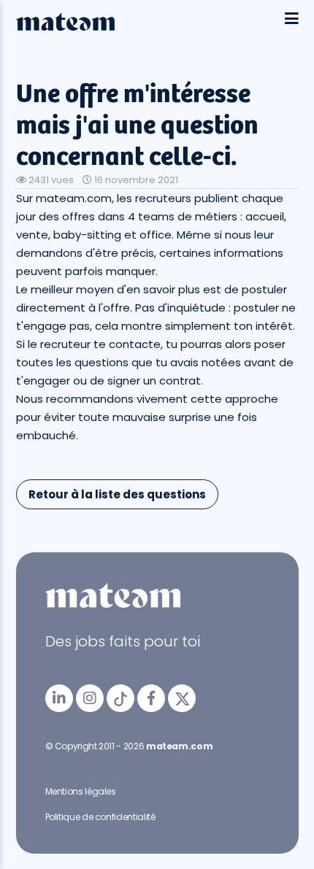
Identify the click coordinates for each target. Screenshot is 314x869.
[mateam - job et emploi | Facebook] (151, 698)
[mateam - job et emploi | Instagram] (90, 698)
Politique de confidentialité (100, 817)
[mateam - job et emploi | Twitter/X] (182, 698)
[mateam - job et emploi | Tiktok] (120, 698)
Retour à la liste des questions (117, 494)
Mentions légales (80, 791)
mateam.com (179, 746)
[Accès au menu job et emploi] (292, 19)
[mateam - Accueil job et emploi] (65, 27)
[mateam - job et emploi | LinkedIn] (59, 698)
